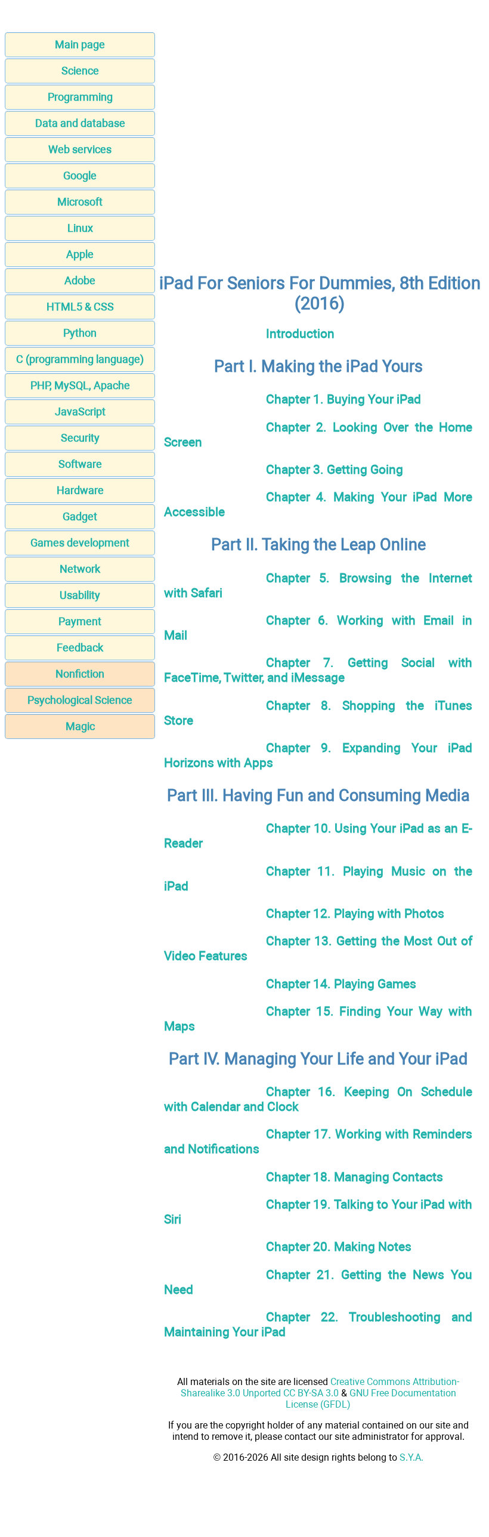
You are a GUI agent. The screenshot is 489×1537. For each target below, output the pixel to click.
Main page (80, 44)
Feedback (80, 647)
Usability (80, 595)
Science (80, 70)
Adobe (79, 280)
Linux (80, 228)
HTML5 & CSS (80, 306)
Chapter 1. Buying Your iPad (343, 399)
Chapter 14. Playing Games (341, 983)
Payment (79, 621)
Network (80, 569)
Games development (79, 542)
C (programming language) (80, 359)
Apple (80, 254)
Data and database (80, 123)
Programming (80, 97)
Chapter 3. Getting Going (334, 469)
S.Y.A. (411, 1457)
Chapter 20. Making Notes (338, 1246)
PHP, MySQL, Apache (80, 385)
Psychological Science (79, 700)
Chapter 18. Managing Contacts (354, 1176)
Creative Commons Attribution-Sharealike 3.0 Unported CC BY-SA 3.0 (320, 1387)
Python (80, 333)
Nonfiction (79, 673)
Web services (80, 149)
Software (80, 464)
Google (80, 175)
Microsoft (80, 201)
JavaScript (80, 411)
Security (80, 437)
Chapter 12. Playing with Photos (355, 913)
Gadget (80, 516)
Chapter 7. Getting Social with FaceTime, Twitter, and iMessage (318, 670)
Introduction (300, 333)
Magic (80, 726)
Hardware (80, 490)
